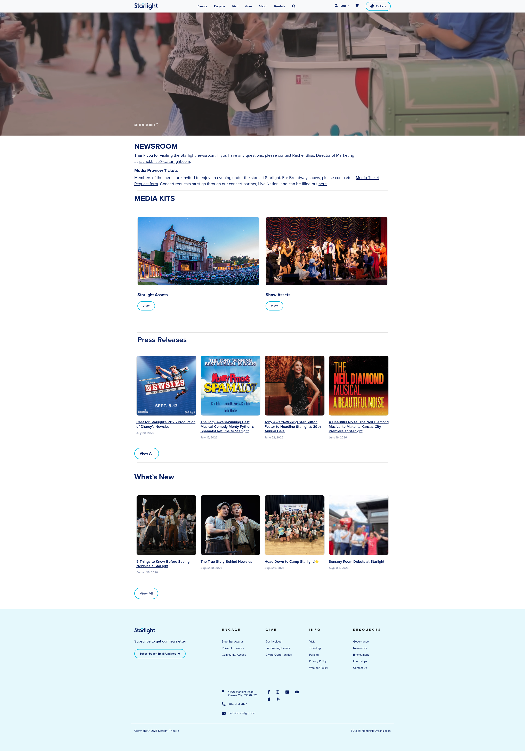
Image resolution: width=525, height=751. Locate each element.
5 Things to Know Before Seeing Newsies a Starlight (162, 564)
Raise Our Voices (233, 648)
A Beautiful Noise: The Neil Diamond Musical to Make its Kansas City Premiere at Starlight (359, 426)
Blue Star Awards (233, 641)
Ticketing (315, 648)
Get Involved (274, 641)
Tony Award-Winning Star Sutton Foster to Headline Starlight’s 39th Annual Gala (293, 426)
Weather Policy (318, 668)
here (322, 184)
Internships (360, 661)
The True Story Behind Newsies (226, 561)
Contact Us (360, 668)
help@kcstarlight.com (242, 713)
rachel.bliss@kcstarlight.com (164, 161)
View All (146, 593)
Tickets (381, 6)
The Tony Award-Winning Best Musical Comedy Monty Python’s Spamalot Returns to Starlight (227, 426)
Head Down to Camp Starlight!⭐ (292, 561)
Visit (312, 641)
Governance (361, 641)
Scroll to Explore (145, 125)
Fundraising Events (278, 648)
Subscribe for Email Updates (158, 654)
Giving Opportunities (279, 655)
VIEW (146, 306)
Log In (344, 5)
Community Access (234, 655)
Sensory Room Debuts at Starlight (356, 561)
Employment (361, 655)
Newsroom (360, 648)
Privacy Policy (317, 661)
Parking (314, 655)
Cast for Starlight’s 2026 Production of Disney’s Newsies (165, 424)
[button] (293, 6)
